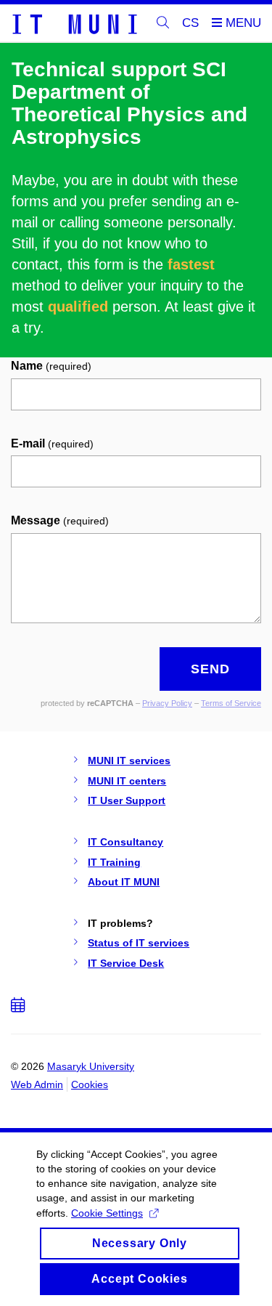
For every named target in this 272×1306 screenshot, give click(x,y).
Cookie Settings (107, 1213)
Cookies (89, 1084)
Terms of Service (231, 703)
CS (190, 23)
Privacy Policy (167, 703)
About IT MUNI (124, 882)
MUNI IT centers (127, 781)
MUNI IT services (129, 760)
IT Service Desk (126, 963)
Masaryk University (90, 1066)
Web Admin (37, 1084)
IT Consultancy (125, 842)
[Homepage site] (74, 23)
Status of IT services (138, 943)
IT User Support (126, 800)
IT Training (114, 862)
